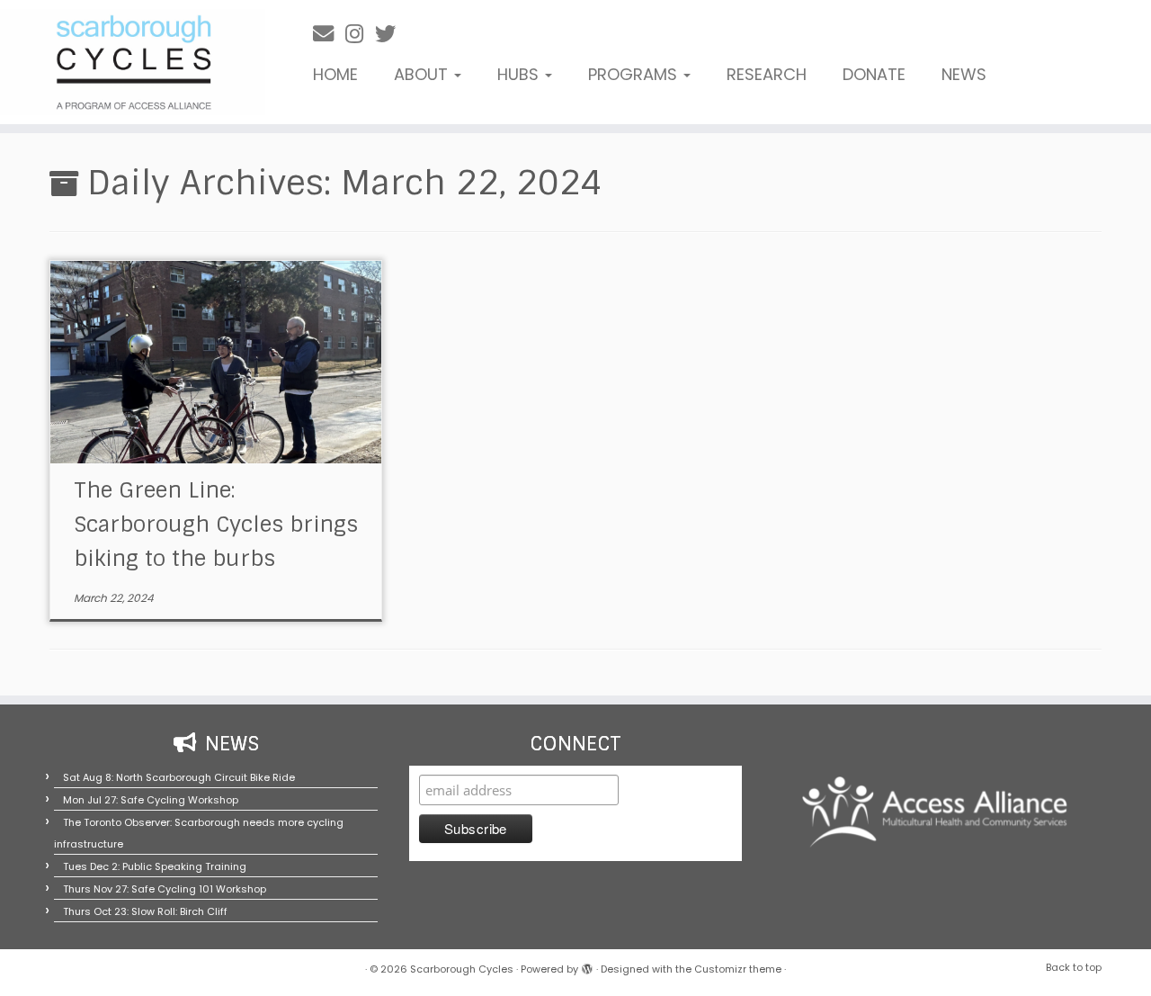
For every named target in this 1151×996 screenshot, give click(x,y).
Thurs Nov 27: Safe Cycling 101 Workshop (164, 889)
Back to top (1074, 967)
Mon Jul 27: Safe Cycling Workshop (150, 800)
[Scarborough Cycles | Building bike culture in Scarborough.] (132, 62)
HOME (335, 74)
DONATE (874, 74)
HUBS (520, 74)
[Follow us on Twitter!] (391, 34)
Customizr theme (737, 969)
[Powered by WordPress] (587, 965)
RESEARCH (767, 74)
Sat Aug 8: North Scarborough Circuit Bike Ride (179, 777)
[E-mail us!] (329, 34)
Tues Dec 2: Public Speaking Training (154, 866)
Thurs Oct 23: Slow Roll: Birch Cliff (145, 911)
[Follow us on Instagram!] (360, 34)
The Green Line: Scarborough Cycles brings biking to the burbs (216, 524)
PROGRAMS (635, 74)
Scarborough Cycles (461, 969)
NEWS (963, 74)
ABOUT (423, 74)
